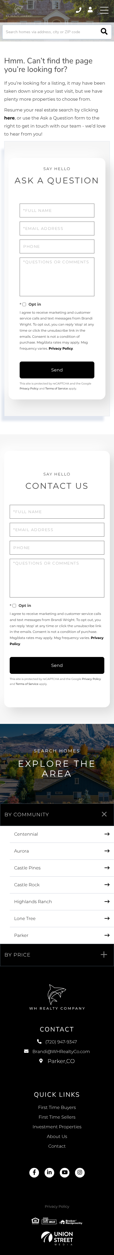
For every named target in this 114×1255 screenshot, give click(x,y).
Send (57, 370)
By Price (17, 955)
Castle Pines (27, 868)
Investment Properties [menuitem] (57, 1127)
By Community (26, 815)
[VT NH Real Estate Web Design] (57, 1238)
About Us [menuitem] (57, 1136)
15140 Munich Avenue (57, 1067)
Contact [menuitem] (57, 1146)
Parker (21, 935)
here (9, 118)
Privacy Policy (61, 349)
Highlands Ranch (33, 902)
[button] (104, 32)
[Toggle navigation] (104, 10)
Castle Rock (27, 885)
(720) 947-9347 (79, 10)
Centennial (26, 834)
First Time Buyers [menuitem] (57, 1107)
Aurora (21, 851)
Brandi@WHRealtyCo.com (61, 1051)
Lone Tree (25, 918)
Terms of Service (56, 388)
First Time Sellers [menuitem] (56, 1117)
